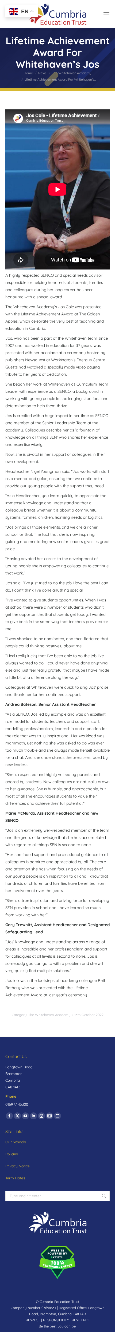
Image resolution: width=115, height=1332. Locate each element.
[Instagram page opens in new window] (41, 1115)
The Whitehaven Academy (49, 1015)
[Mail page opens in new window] (49, 1115)
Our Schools (15, 1142)
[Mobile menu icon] (106, 14)
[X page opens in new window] (17, 1115)
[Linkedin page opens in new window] (33, 1115)
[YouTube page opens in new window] (25, 1115)
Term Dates (15, 1178)
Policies (11, 1154)
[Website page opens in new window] (57, 1115)
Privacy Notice (17, 1166)
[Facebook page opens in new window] (9, 1115)
